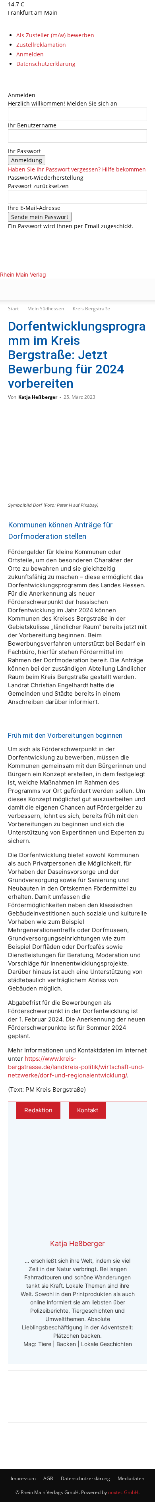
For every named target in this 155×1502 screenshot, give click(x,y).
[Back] (10, 86)
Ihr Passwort (24, 151)
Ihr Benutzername (32, 125)
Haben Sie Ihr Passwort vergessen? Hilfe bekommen (77, 169)
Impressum (23, 1478)
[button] (13, 289)
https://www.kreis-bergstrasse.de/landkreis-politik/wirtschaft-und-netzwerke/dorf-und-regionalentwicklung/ (76, 1067)
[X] (22, 78)
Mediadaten (131, 1478)
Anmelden (30, 54)
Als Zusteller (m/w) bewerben (55, 35)
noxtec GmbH (123, 1492)
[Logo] (65, 329)
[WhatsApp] (46, 1402)
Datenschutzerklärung (46, 63)
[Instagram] (17, 78)
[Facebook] (11, 78)
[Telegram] (72, 1402)
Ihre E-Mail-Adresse (34, 208)
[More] (99, 1402)
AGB (48, 1478)
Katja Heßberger (37, 397)
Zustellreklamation (41, 44)
